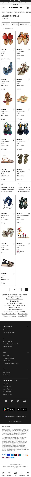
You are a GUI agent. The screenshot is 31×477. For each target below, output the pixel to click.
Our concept (6, 330)
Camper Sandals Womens (14, 299)
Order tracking (7, 341)
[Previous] (11, 289)
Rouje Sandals (20, 312)
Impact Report (7, 389)
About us (5, 384)
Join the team (7, 392)
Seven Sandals (22, 314)
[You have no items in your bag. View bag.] (27, 7)
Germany (25, 466)
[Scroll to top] (26, 289)
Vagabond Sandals (10, 316)
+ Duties (21, 55)
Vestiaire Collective (10, 380)
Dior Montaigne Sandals (14, 303)
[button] (27, 7)
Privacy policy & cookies (15, 421)
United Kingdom (10, 466)
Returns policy (7, 347)
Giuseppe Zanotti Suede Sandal (14, 305)
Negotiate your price (7, 187)
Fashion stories (7, 394)
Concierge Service (8, 332)
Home (3, 12)
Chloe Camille (14, 301)
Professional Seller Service (11, 363)
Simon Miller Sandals (9, 314)
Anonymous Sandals (14, 297)
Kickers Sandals (14, 307)
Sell (4, 352)
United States (18, 466)
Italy (17, 467)
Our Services (7, 326)
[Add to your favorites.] (14, 49)
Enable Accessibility (15, 1)
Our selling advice (8, 358)
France (4, 466)
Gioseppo (10, 12)
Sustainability (7, 386)
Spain (14, 467)
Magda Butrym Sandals (14, 310)
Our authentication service (11, 344)
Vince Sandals (23, 316)
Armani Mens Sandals (9, 295)
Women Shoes (19, 12)
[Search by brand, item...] (3, 7)
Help (4, 369)
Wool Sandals (8, 312)
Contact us (6, 375)
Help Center (6, 372)
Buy (4, 338)
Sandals (28, 12)
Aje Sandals (23, 295)
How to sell (6, 355)
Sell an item (6, 361)
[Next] (19, 289)
